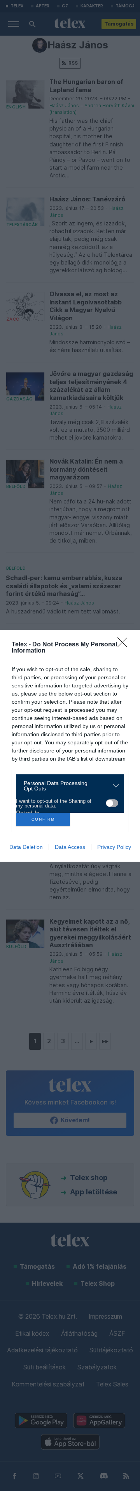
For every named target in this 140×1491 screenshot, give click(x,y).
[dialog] (70, 746)
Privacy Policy (114, 847)
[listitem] (67, 785)
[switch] (112, 803)
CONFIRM (43, 819)
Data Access (70, 847)
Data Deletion (26, 847)
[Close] (124, 644)
